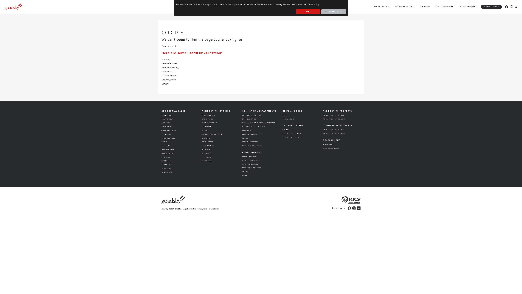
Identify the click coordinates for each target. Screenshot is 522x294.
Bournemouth (167, 119)
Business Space (249, 119)
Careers (165, 83)
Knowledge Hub (168, 79)
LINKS (244, 175)
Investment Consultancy (253, 127)
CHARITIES (246, 172)
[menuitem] (506, 6)
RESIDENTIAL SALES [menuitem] (381, 7)
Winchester (166, 172)
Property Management (212, 134)
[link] (349, 208)
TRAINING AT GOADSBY (251, 168)
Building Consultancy (252, 115)
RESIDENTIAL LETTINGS (291, 133)
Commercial (167, 71)
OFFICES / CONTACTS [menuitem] (469, 7)
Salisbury (165, 146)
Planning (246, 130)
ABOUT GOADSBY (249, 156)
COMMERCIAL (288, 130)
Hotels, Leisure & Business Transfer (258, 123)
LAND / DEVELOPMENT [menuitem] (445, 7)
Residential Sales (169, 63)
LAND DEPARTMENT (331, 148)
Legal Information (189, 209)
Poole (164, 142)
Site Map (178, 209)
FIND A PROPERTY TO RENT (334, 119)
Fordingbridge (168, 138)
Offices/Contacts (169, 75)
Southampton (167, 149)
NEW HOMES (328, 144)
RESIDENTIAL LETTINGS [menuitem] (405, 7)
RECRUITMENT (288, 119)
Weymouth (166, 165)
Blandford (166, 115)
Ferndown (166, 134)
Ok (308, 11)
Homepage (166, 59)
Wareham (165, 161)
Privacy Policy (202, 209)
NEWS (284, 115)
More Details (334, 11)
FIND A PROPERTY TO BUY (333, 115)
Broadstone (167, 127)
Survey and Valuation (252, 146)
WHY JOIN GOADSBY (250, 164)
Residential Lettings (170, 67)
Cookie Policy (213, 209)
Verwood (165, 157)
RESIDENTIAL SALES (290, 137)
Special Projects (250, 142)
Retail (245, 138)
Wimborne (166, 168)
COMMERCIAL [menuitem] (425, 7)
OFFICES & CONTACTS (251, 160)
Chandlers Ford (168, 130)
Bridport (165, 123)
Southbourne (167, 153)
